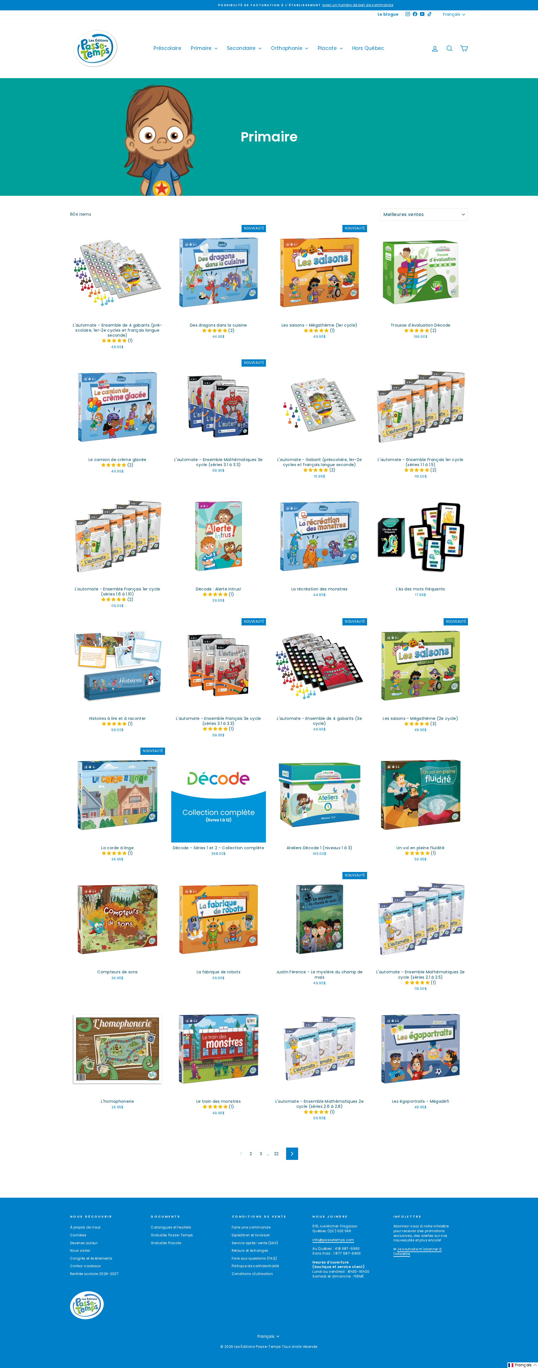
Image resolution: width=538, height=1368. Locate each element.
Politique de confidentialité (255, 1266)
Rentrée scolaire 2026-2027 (94, 1274)
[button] (115, 340)
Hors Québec (368, 48)
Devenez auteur (84, 1243)
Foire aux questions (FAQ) (254, 1258)
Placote (328, 48)
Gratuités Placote (166, 1243)
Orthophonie (287, 48)
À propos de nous (85, 1227)
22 (276, 1154)
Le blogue (388, 14)
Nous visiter (80, 1250)
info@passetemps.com (333, 1240)
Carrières (78, 1235)
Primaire (202, 48)
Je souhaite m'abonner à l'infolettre (417, 1251)
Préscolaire (167, 48)
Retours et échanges (250, 1250)
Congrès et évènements (91, 1258)
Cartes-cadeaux (85, 1266)
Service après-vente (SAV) (255, 1243)
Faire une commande (251, 1227)
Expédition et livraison (251, 1235)
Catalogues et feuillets (171, 1227)
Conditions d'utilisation (252, 1274)
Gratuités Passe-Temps (172, 1235)
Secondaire (242, 48)
